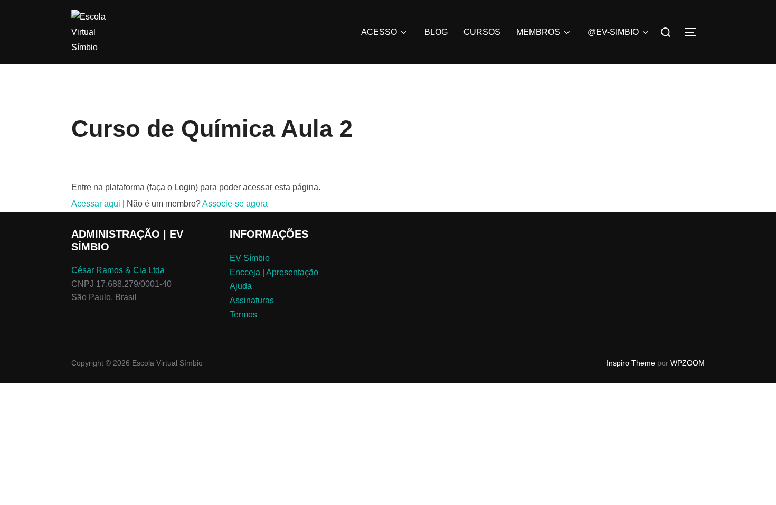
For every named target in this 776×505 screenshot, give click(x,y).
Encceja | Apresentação (274, 272)
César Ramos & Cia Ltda (118, 270)
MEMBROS (538, 31)
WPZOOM (687, 363)
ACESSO (379, 31)
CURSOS (481, 31)
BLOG (436, 31)
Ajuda (241, 286)
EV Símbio (250, 258)
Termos (243, 314)
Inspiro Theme (631, 363)
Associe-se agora (235, 203)
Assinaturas (252, 300)
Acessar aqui (95, 203)
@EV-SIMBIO (613, 31)
